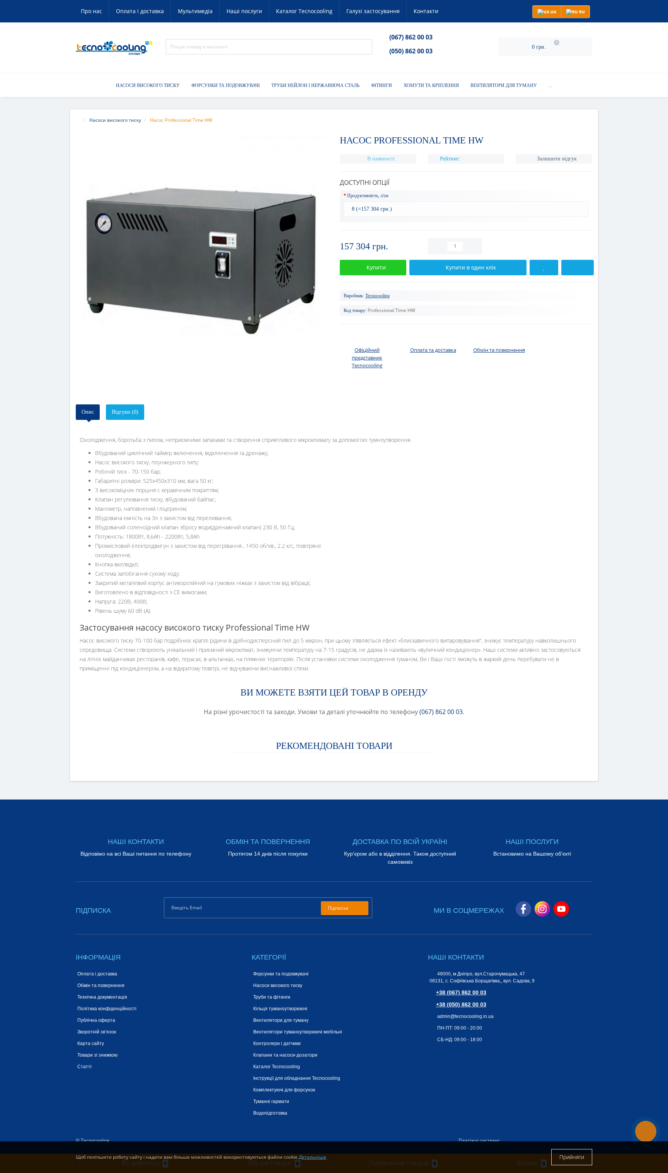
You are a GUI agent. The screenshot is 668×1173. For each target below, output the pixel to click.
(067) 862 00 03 (411, 37)
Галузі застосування (373, 11)
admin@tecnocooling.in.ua (465, 1016)
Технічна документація (102, 997)
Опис (88, 412)
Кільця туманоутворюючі (280, 1008)
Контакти (426, 11)
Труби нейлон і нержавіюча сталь (315, 85)
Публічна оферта (96, 1020)
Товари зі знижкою (97, 1055)
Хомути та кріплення (431, 85)
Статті (84, 1066)
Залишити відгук (557, 159)
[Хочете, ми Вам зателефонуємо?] (645, 1131)
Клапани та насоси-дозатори (285, 1055)
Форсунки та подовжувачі (225, 85)
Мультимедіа (195, 11)
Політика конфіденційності (106, 1008)
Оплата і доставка (140, 11)
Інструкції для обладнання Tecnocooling (296, 1078)
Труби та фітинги (271, 997)
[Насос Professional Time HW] (202, 262)
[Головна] (78, 120)
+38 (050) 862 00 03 (461, 1004)
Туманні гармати (271, 1101)
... (550, 85)
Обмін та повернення (100, 985)
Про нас (91, 11)
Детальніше (312, 1157)
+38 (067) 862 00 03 (461, 992)
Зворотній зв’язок (96, 1032)
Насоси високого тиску (148, 85)
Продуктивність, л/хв (368, 195)
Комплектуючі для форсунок (284, 1090)
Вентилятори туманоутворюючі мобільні (297, 1032)
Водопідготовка (270, 1113)
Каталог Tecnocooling (304, 11)
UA (552, 11)
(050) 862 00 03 (411, 51)
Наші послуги (244, 11)
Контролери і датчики (277, 1043)
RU (581, 11)
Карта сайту (90, 1043)
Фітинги (381, 85)
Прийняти (571, 1157)
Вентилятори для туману (503, 85)
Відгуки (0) (125, 412)
